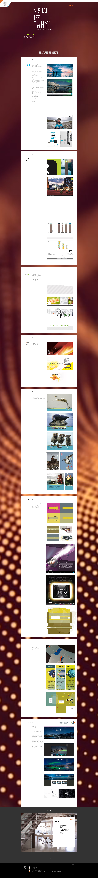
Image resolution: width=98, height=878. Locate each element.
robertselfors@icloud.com (64, 829)
